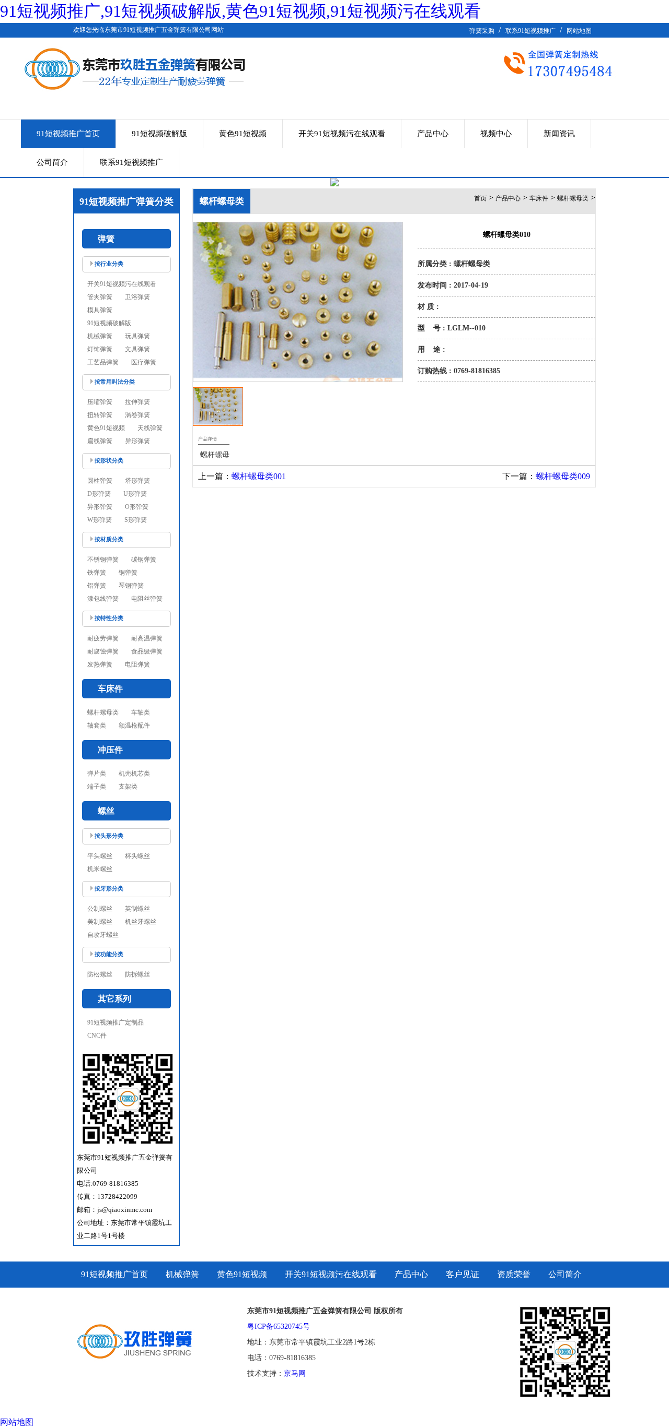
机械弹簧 (99, 336)
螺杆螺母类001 (259, 476)
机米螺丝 (99, 869)
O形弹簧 (136, 506)
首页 (480, 198)
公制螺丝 (99, 908)
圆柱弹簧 (99, 480)
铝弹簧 (96, 585)
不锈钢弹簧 (103, 559)
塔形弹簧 (137, 480)
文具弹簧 (137, 349)
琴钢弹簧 (131, 585)
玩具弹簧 (137, 336)
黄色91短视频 (243, 133)
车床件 (538, 198)
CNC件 (97, 1035)
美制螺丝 (99, 921)
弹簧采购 (481, 30)
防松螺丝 (99, 974)
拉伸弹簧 (137, 402)
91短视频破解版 (159, 133)
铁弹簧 (96, 572)
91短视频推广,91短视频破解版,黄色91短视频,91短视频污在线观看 (240, 11)
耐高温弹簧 (147, 638)
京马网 (295, 1373)
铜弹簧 (128, 572)
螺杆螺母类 (103, 712)
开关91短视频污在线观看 (341, 133)
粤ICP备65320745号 (278, 1326)
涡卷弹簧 (137, 415)
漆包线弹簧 (103, 598)
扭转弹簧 (99, 415)
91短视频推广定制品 (115, 1022)
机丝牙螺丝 (140, 921)
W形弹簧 (99, 519)
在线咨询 (506, 402)
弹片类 (96, 773)
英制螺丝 (137, 908)
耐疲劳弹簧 (103, 638)
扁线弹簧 (99, 441)
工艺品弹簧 (103, 362)
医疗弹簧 (143, 362)
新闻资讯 (559, 133)
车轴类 (140, 712)
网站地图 (579, 30)
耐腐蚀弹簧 (103, 651)
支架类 (128, 786)
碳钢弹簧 (143, 559)
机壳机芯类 (134, 773)
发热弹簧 (99, 664)
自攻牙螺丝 (103, 934)
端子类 (96, 786)
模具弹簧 (99, 310)
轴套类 (96, 725)
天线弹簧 (150, 428)
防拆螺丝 (137, 974)
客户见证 (462, 1274)
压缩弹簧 (99, 402)
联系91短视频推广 (530, 30)
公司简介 (52, 162)
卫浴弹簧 (137, 297)
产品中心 (432, 133)
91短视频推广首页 (68, 133)
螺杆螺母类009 (563, 476)
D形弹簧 (99, 493)
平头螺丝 (99, 856)
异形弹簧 (137, 441)
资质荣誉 (513, 1274)
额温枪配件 (134, 725)
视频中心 (496, 133)
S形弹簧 (135, 519)
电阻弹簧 (137, 664)
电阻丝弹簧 (147, 598)
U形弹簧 (135, 493)
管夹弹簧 (99, 297)
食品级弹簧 (147, 651)
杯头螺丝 (137, 856)
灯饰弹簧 (99, 349)
